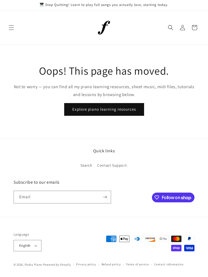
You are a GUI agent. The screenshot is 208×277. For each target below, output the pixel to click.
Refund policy (111, 264)
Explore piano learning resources (104, 109)
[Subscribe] (105, 197)
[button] (11, 28)
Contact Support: (112, 165)
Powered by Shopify (57, 264)
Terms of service (137, 264)
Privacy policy (86, 264)
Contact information (168, 264)
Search (86, 165)
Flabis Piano (33, 264)
